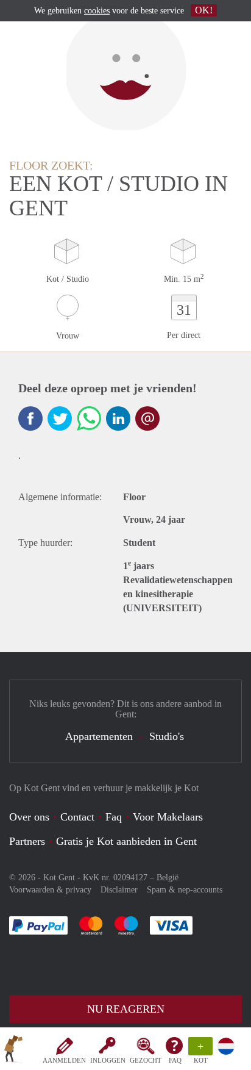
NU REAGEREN (125, 1009)
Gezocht (145, 1060)
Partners (27, 841)
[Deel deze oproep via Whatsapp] (89, 418)
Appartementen (99, 736)
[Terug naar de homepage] (13, 1051)
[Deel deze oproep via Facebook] (30, 418)
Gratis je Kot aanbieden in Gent (126, 841)
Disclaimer (119, 889)
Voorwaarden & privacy (50, 889)
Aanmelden (64, 1060)
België (168, 877)
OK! (204, 10)
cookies (97, 10)
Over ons (29, 817)
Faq (113, 817)
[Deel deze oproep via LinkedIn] (118, 418)
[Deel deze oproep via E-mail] (147, 418)
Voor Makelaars (168, 817)
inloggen (107, 1060)
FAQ (175, 1060)
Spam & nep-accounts (184, 889)
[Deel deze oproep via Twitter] (60, 418)
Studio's (166, 736)
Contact (77, 817)
